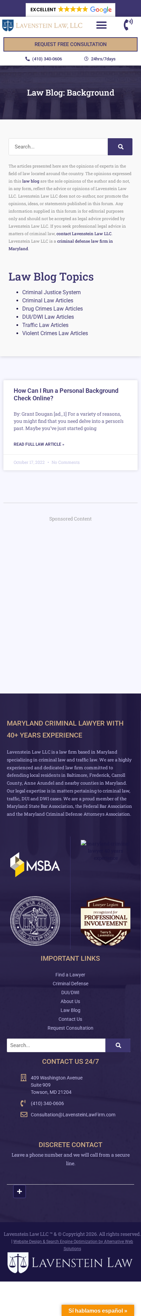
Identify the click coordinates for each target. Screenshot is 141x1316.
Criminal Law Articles (47, 300)
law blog (30, 181)
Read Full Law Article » (39, 444)
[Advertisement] (70, 599)
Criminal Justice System (51, 292)
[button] (71, 10)
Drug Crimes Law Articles (52, 308)
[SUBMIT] (19, 1191)
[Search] (120, 146)
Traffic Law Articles (45, 325)
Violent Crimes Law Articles (55, 333)
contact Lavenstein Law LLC (84, 233)
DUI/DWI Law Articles (48, 317)
